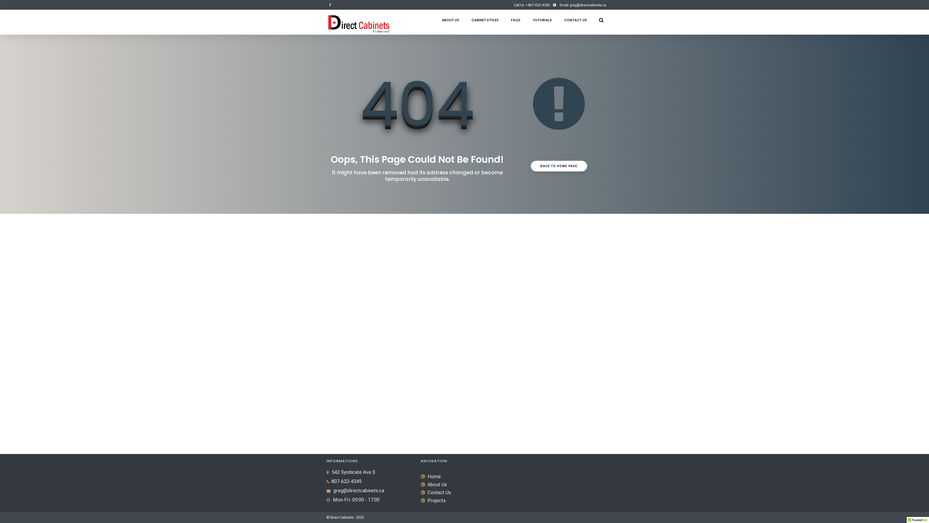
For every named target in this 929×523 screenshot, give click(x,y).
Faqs (515, 20)
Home (434, 476)
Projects (436, 500)
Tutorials (542, 20)
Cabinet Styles (485, 20)
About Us (450, 20)
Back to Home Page (558, 166)
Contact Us (575, 20)
